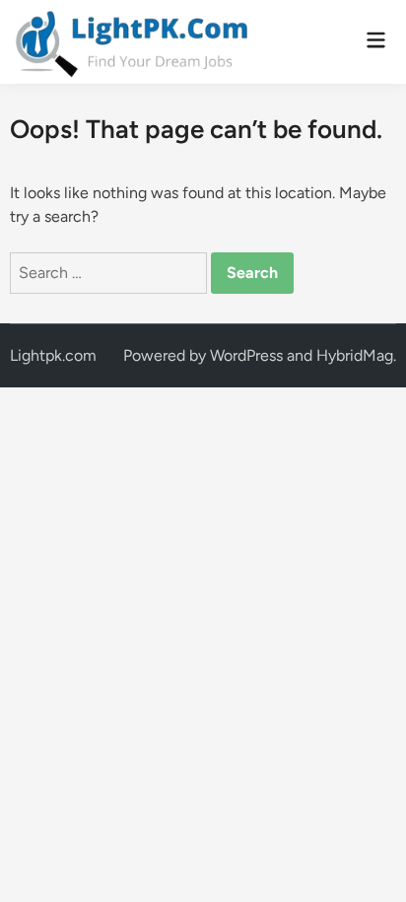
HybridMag (354, 355)
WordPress (246, 355)
